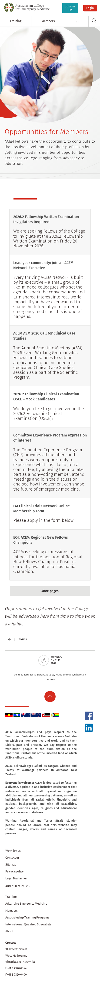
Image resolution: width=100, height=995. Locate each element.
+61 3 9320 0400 (17, 974)
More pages (50, 591)
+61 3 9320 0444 (17, 968)
